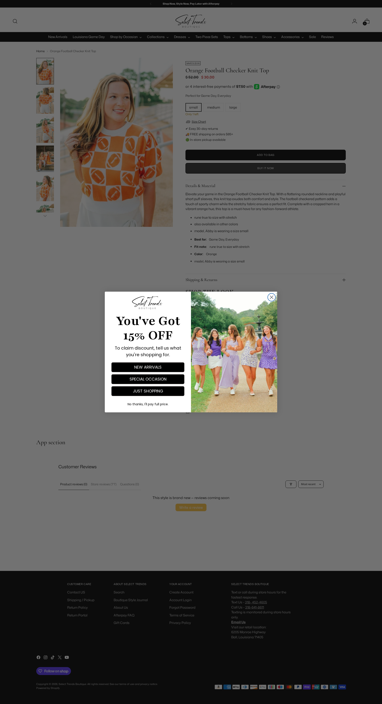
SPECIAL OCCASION (148, 379)
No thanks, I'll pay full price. (148, 404)
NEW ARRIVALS (148, 367)
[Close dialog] (271, 297)
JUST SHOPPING (148, 391)
